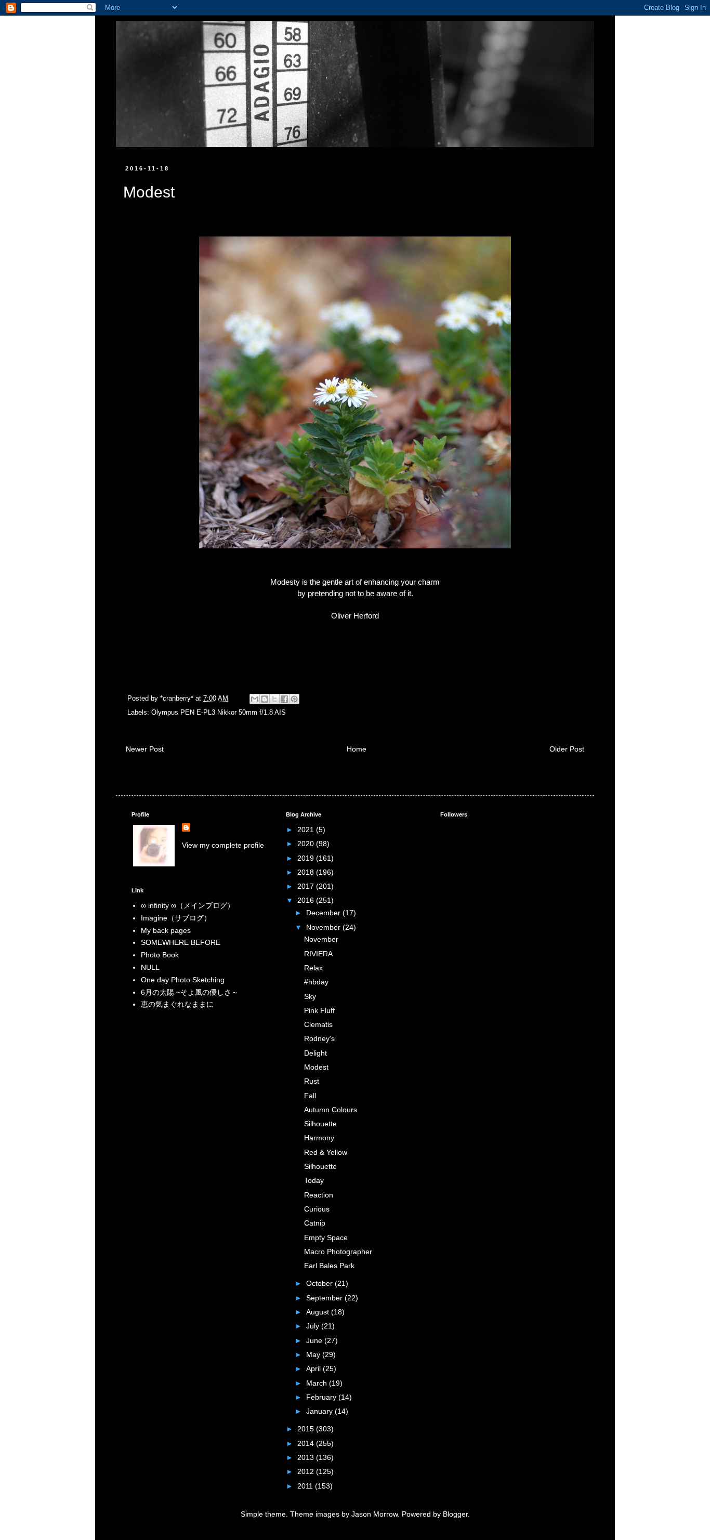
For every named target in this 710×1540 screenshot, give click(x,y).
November (324, 927)
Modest (316, 1067)
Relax (313, 968)
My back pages (166, 930)
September (325, 1298)
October (320, 1283)
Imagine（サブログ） (176, 918)
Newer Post (145, 749)
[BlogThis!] (264, 699)
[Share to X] (274, 699)
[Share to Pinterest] (294, 699)
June (315, 1340)
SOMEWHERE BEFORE (180, 942)
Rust (311, 1081)
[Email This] (254, 699)
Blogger (455, 1514)
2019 (306, 858)
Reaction (318, 1195)
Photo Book (160, 955)
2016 (306, 900)
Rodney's (319, 1038)
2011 (306, 1486)
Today (314, 1180)
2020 (306, 843)
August (318, 1312)
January (320, 1411)
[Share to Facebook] (284, 699)
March (317, 1383)
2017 (306, 886)
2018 (306, 872)
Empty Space (326, 1237)
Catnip (314, 1223)
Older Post (566, 749)
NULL (150, 967)
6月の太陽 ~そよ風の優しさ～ (190, 992)
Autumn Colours (330, 1109)
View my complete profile (223, 845)
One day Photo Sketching (183, 980)
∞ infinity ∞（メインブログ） (187, 905)
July (313, 1326)
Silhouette (320, 1124)
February (322, 1397)
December (324, 913)
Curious (317, 1209)
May (314, 1354)
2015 (306, 1429)
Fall (310, 1095)
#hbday (316, 982)
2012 (306, 1471)
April (314, 1368)
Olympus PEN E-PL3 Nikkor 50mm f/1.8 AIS (218, 712)
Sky (310, 996)
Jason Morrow (374, 1514)
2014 (306, 1443)
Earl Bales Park (329, 1265)
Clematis (318, 1024)
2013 (306, 1457)
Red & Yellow (325, 1152)
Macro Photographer (338, 1251)
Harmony (319, 1138)
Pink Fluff (319, 1010)
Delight (315, 1053)
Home (356, 749)
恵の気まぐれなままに (177, 1004)
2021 (306, 829)
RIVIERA (318, 954)
